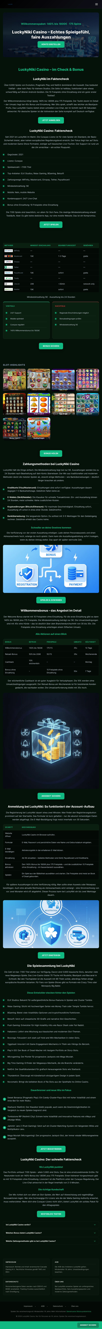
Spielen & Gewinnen (51, 600)
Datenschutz (58, 1306)
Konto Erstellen (51, 44)
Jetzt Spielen (51, 224)
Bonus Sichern (51, 346)
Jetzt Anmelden (51, 120)
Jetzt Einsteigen (51, 955)
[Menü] (96, 4)
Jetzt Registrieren (51, 1149)
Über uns (74, 1306)
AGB (43, 1306)
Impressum (28, 1306)
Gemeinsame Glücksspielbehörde (79, 1311)
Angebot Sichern (51, 796)
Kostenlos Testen (51, 1214)
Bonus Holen (51, 453)
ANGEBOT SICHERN (88, 1325)
